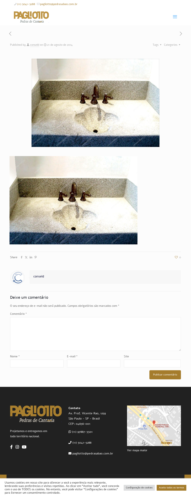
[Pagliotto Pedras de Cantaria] (31, 16)
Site (126, 356)
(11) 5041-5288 (26, 4)
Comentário (18, 314)
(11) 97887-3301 (82, 432)
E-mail (72, 356)
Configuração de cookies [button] (139, 487)
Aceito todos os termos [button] (171, 487)
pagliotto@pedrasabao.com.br (58, 4)
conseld (34, 45)
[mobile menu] (175, 17)
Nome (15, 356)
